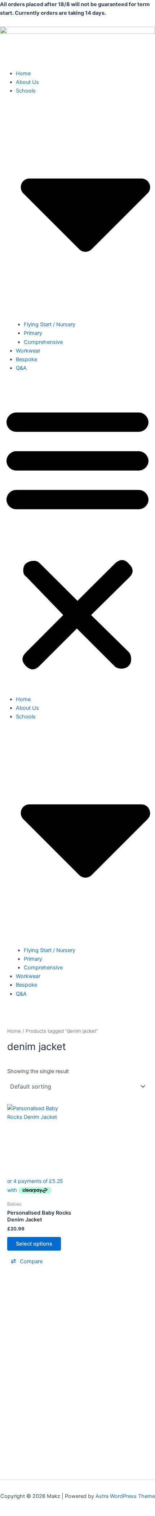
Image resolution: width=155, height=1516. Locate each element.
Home (23, 73)
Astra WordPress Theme (125, 1496)
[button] (77, 537)
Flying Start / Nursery (49, 324)
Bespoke (26, 359)
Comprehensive (43, 342)
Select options (34, 1244)
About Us (27, 82)
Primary (33, 333)
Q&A (21, 368)
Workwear (28, 350)
